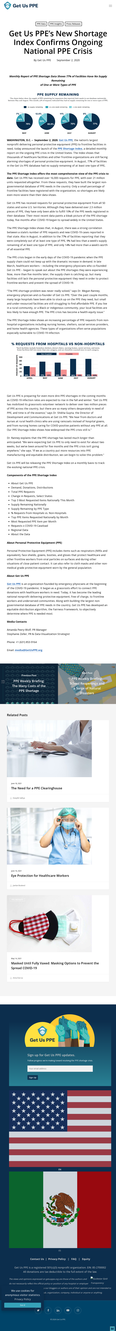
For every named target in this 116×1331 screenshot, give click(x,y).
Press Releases (73, 23)
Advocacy (16, 724)
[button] (110, 5)
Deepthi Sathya (18, 798)
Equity (86, 1259)
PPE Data (41, 23)
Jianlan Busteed (18, 885)
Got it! (22, 1305)
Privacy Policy (22, 1299)
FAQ (73, 1259)
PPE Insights (56, 23)
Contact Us (37, 1259)
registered (40, 1267)
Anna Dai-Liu (17, 978)
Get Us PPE (44, 60)
